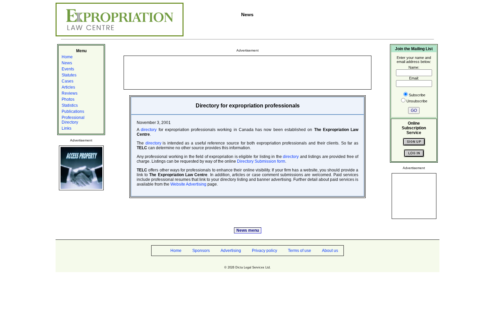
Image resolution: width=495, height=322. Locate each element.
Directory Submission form (261, 161)
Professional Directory (73, 120)
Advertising (231, 250)
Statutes (69, 75)
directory (149, 129)
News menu (247, 230)
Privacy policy (264, 250)
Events (68, 69)
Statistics (70, 105)
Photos (68, 99)
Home (67, 57)
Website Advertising (188, 184)
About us (330, 250)
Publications (73, 111)
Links (66, 128)
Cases (67, 81)
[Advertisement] (247, 72)
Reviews (69, 93)
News (67, 63)
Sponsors (201, 250)
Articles (68, 87)
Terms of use (299, 250)
